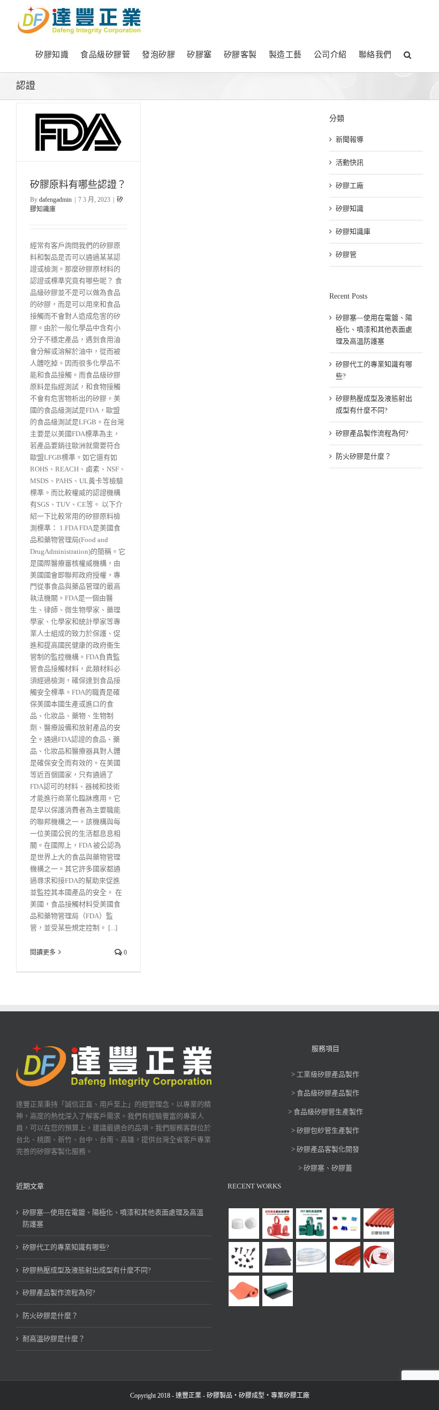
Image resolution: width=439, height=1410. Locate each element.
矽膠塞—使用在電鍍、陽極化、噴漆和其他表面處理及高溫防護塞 (374, 329)
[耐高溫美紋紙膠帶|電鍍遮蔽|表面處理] (277, 1223)
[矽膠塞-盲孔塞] (345, 1223)
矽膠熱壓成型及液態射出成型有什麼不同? (86, 1270)
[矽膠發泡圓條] (345, 1257)
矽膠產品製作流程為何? (372, 433)
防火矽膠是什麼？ (363, 456)
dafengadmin (55, 199)
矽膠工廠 (350, 185)
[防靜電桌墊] (277, 1291)
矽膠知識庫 (353, 231)
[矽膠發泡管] (378, 1223)
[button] (408, 53)
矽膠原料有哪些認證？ (78, 184)
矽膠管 (346, 254)
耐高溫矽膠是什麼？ (53, 1339)
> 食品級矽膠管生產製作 (325, 1112)
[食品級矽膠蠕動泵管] (311, 1257)
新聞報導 (350, 139)
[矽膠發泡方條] (378, 1257)
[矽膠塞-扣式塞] (244, 1257)
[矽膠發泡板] (244, 1291)
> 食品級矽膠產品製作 (325, 1093)
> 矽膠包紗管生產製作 (325, 1130)
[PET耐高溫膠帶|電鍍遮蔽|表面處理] (311, 1223)
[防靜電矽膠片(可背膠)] (277, 1257)
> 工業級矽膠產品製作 (325, 1074)
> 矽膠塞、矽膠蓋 (325, 1168)
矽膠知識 (350, 208)
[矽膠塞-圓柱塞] (244, 1223)
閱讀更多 (43, 952)
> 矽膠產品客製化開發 (325, 1149)
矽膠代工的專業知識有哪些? (65, 1247)
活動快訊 (350, 162)
